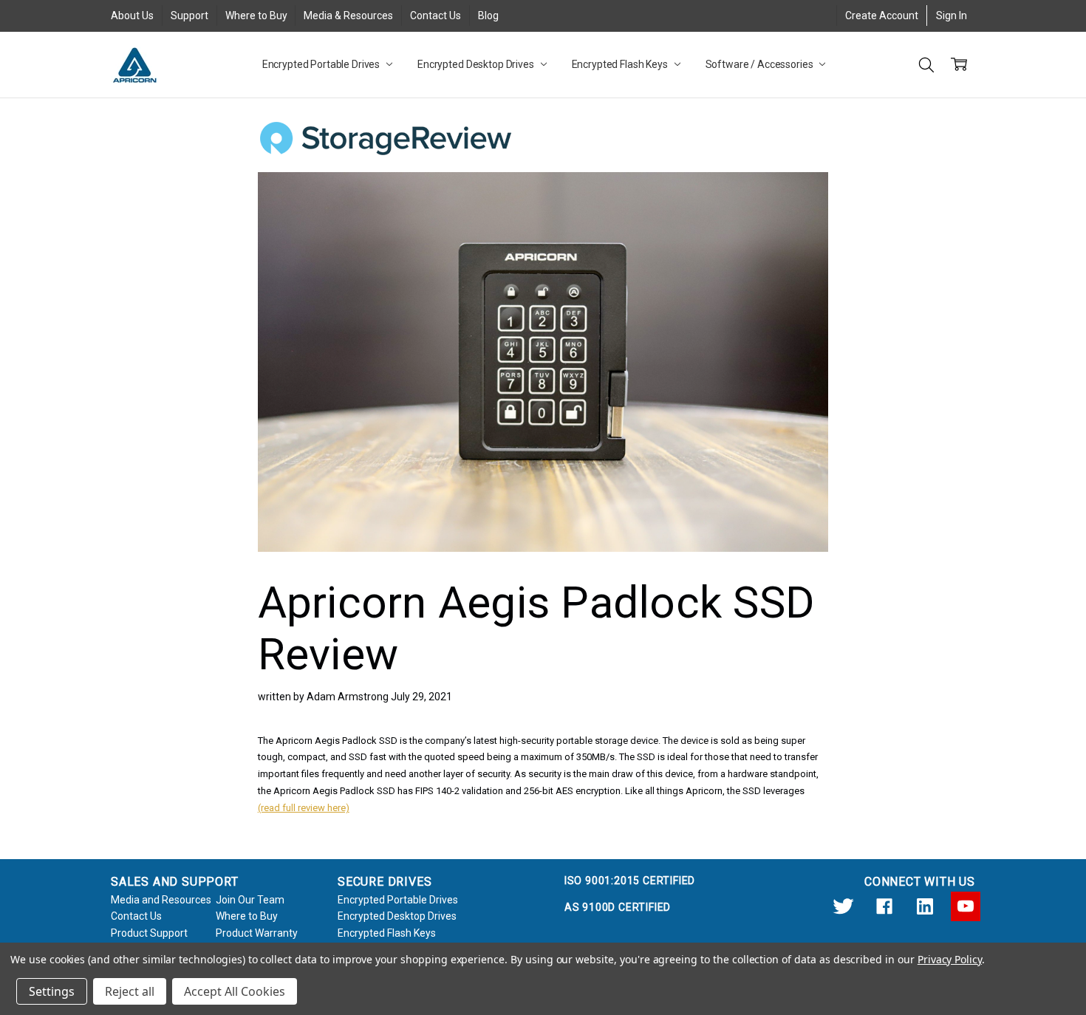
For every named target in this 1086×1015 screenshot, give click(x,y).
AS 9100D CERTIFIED (617, 907)
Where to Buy (256, 15)
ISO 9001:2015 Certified (629, 880)
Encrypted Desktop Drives (476, 64)
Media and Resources (161, 900)
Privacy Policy (950, 959)
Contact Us (435, 15)
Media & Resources (348, 15)
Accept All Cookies (234, 991)
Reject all (129, 991)
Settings (52, 991)
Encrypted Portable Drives (322, 64)
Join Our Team (250, 900)
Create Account (881, 15)
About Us (132, 15)
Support (189, 15)
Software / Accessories (761, 64)
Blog (488, 15)
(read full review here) (303, 807)
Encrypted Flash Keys (621, 64)
